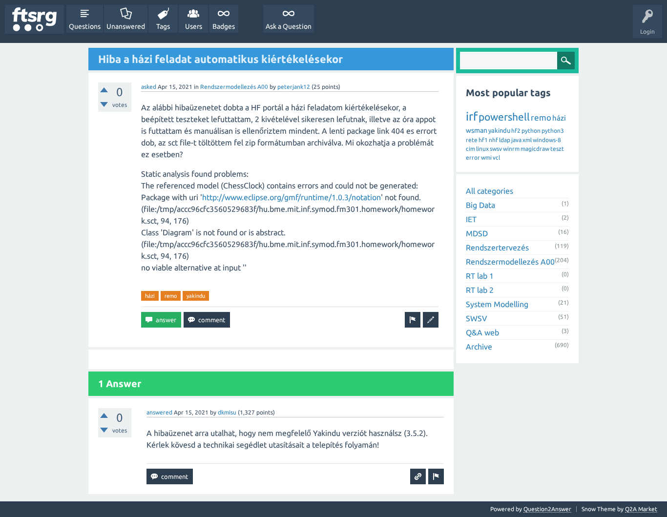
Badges (223, 26)
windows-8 (547, 140)
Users (193, 26)
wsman (476, 130)
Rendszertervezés (497, 247)
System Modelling (497, 304)
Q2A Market (641, 509)
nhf (493, 140)
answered (159, 412)
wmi (486, 157)
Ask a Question (289, 26)
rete (472, 140)
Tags (163, 26)
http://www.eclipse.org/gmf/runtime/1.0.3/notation (291, 197)
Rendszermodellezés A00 (234, 86)
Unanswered (125, 26)
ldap (504, 140)
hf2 (516, 130)
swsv (496, 148)
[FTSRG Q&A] (34, 19)
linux (482, 148)
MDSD (477, 233)
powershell (504, 117)
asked (148, 86)
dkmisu (227, 412)
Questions (85, 26)
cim (470, 148)
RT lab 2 (480, 290)
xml (527, 140)
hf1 (483, 140)
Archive (479, 346)
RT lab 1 (480, 275)
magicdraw (535, 148)
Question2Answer (547, 509)
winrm (511, 148)
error (473, 157)
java (516, 140)
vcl (496, 157)
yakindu (196, 296)
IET (471, 219)
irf (472, 116)
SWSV (476, 318)
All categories (489, 190)
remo (171, 296)
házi (150, 296)
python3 (553, 130)
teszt (557, 148)
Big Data (480, 205)
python (531, 130)
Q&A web (482, 332)
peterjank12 (293, 86)
